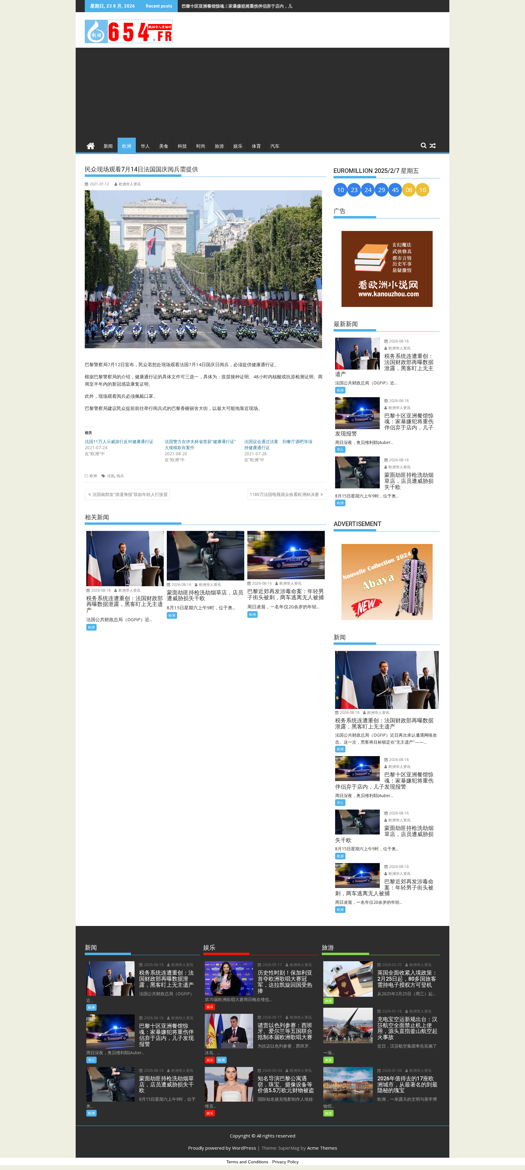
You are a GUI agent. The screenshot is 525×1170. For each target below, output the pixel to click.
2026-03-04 (272, 1070)
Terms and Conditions (247, 1161)
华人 (145, 146)
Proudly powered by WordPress (222, 1148)
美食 (163, 146)
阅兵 (120, 475)
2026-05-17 (272, 964)
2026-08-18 (100, 590)
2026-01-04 (391, 1070)
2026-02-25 (391, 964)
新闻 (108, 146)
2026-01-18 (391, 1011)
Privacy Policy (285, 1161)
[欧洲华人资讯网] (91, 145)
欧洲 (126, 146)
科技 (182, 146)
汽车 (275, 146)
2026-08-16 (181, 584)
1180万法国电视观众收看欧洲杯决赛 (284, 494)
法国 (110, 475)
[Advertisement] (262, 93)
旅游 (219, 146)
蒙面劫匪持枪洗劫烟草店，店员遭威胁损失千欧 (226, 6)
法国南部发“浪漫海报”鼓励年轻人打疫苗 (130, 494)
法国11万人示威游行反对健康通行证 (119, 441)
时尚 (200, 146)
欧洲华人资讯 (130, 184)
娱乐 (237, 146)
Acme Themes (322, 1148)
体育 (256, 146)
